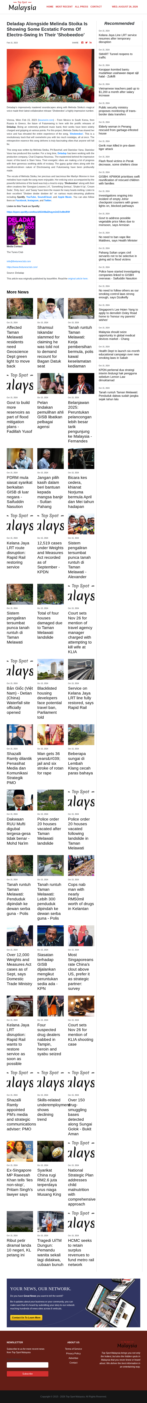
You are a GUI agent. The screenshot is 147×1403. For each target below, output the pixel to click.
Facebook (21, 200)
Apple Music (65, 197)
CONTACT (96, 6)
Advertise (73, 1358)
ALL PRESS (81, 6)
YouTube (31, 197)
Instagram (33, 200)
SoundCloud (45, 197)
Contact (73, 1362)
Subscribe (27, 1374)
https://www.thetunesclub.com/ (22, 267)
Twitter (47, 200)
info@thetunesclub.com (19, 261)
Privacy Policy (73, 1353)
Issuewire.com (46, 120)
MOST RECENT (64, 6)
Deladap (62, 153)
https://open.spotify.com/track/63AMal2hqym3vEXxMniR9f (38, 212)
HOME (50, 6)
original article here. (78, 278)
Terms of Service (73, 1349)
